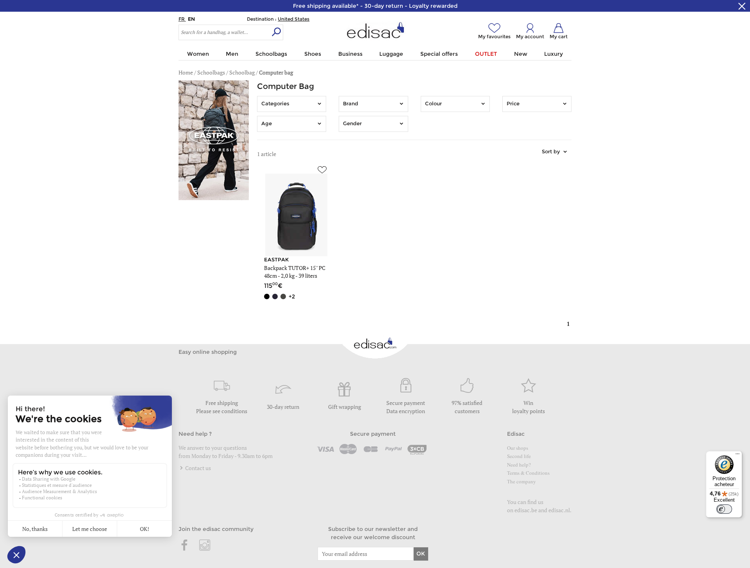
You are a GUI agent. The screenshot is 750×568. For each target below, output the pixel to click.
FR (182, 19)
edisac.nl (559, 510)
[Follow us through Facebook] (185, 546)
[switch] (724, 509)
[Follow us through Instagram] (204, 546)
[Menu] (737, 455)
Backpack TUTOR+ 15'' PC (294, 268)
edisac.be (525, 510)
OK (420, 553)
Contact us (197, 468)
